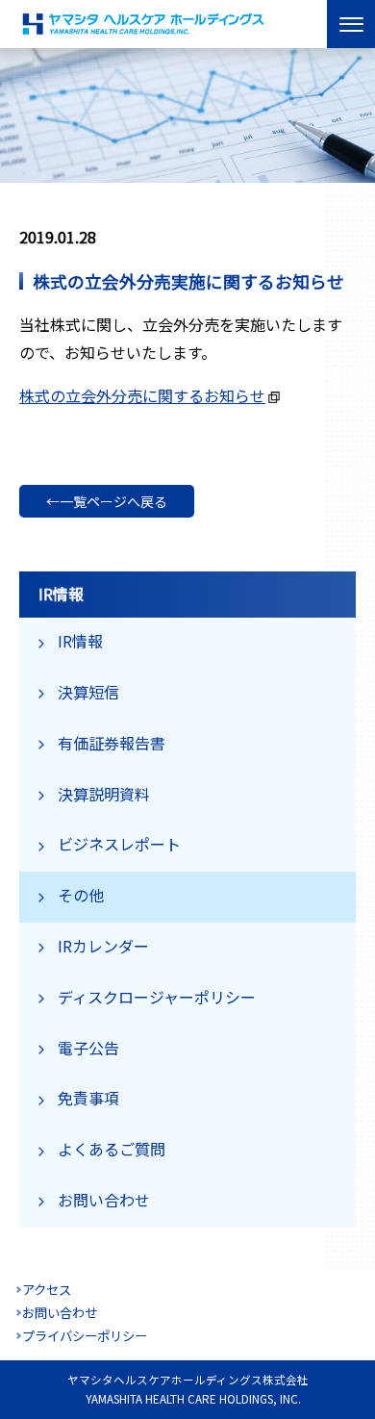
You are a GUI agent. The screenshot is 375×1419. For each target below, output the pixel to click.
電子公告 (88, 1047)
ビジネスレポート (119, 843)
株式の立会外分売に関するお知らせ (142, 395)
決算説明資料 (104, 793)
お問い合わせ (104, 1199)
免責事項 (88, 1097)
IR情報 (80, 640)
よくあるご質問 (111, 1148)
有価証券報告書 (111, 742)
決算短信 (88, 691)
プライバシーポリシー (84, 1336)
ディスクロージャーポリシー (157, 996)
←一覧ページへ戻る (106, 501)
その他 (81, 894)
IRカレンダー (103, 945)
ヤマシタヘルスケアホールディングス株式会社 (144, 24)
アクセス (46, 1289)
